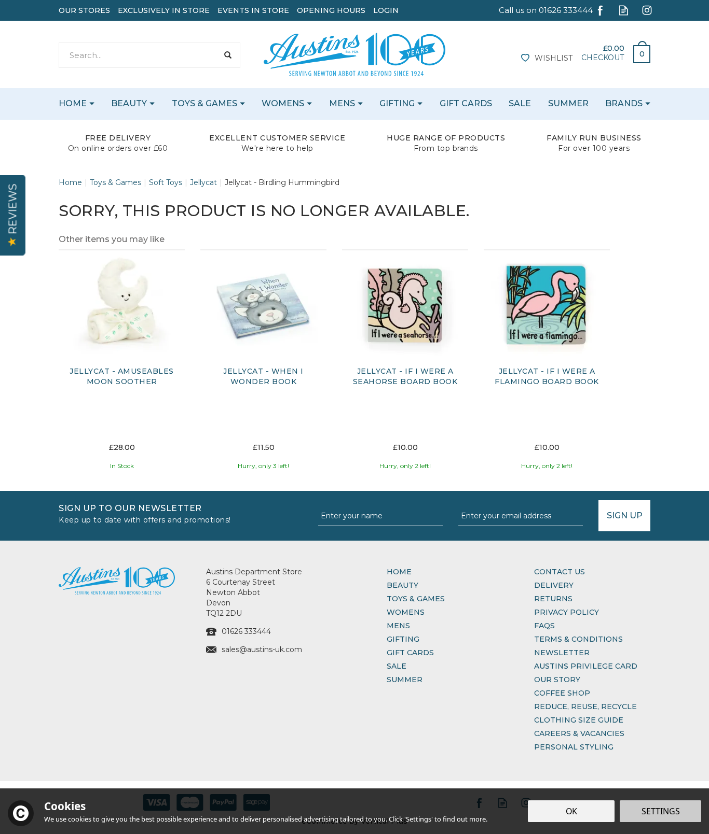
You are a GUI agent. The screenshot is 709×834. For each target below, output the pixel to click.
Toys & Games (416, 598)
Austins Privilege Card (585, 666)
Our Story (557, 679)
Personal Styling (573, 747)
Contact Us (559, 571)
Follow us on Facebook (600, 10)
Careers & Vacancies (579, 733)
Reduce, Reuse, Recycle (585, 706)
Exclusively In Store (164, 10)
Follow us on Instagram (646, 10)
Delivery (554, 585)
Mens (398, 625)
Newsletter (562, 652)
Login (386, 10)
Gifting (403, 639)
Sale (396, 666)
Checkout (602, 57)
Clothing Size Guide (578, 720)
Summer (404, 679)
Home (399, 571)
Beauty (402, 585)
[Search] (227, 55)
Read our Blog (623, 10)
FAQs (544, 625)
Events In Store (253, 10)
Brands (624, 103)
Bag (637, 51)
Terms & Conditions (578, 639)
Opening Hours (331, 10)
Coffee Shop (562, 693)
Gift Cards (410, 652)
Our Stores (84, 10)
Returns (553, 598)
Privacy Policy (566, 612)
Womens (406, 612)
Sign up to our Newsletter (145, 512)
